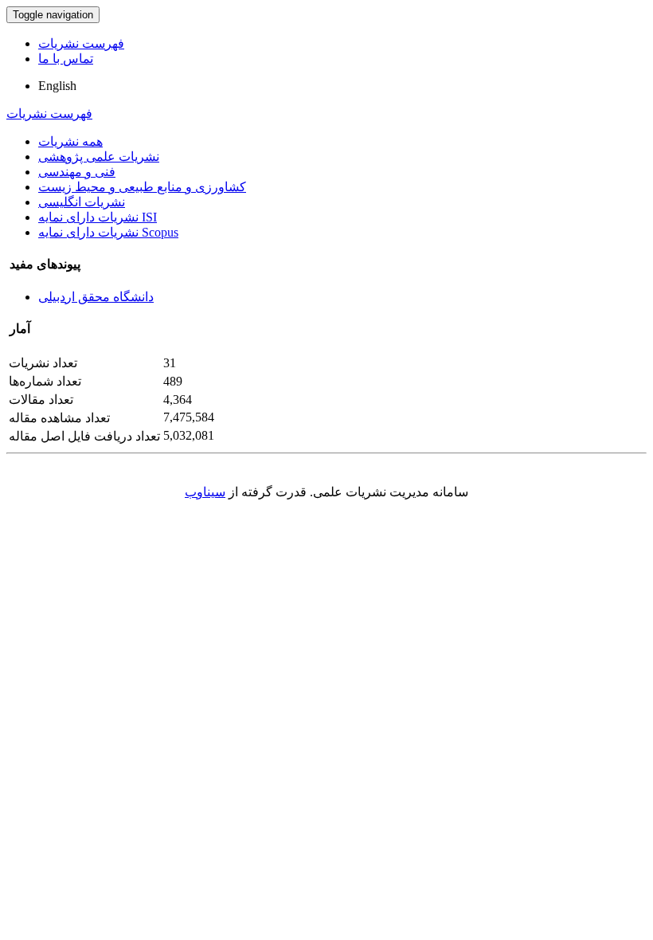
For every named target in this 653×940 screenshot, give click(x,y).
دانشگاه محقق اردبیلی (96, 297)
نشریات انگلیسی (81, 202)
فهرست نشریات (81, 43)
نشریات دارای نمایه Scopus (108, 232)
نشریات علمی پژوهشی (98, 156)
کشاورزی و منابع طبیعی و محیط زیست (142, 187)
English (57, 85)
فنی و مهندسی (76, 171)
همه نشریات (70, 141)
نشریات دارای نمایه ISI (97, 217)
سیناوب (205, 492)
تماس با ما (65, 58)
